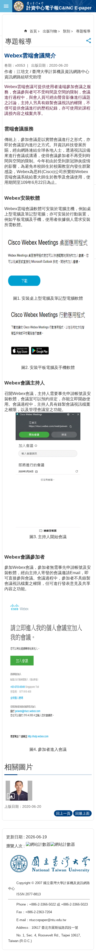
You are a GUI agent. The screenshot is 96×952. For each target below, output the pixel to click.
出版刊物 (50, 31)
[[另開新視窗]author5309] (19, 791)
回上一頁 (63, 813)
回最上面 (82, 813)
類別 (66, 31)
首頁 (33, 31)
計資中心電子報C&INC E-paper (59, 7)
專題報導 (83, 31)
